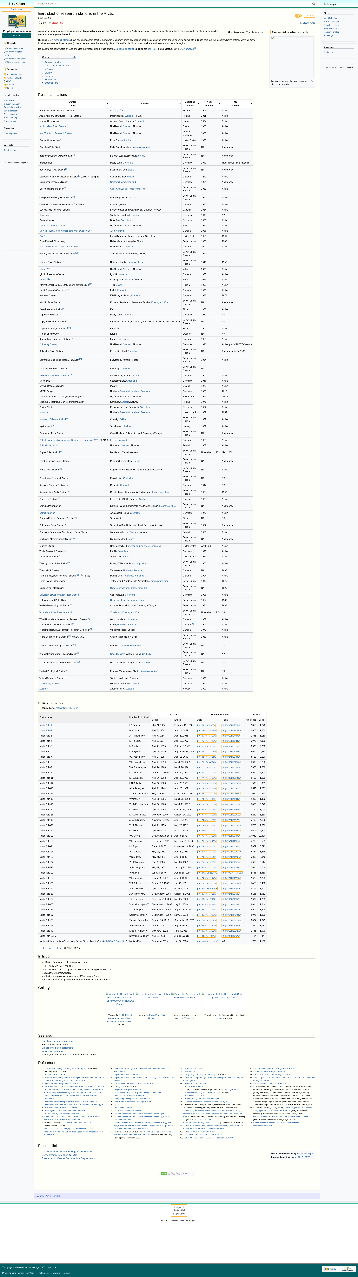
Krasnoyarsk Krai (141, 147)
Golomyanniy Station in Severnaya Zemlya (64, 1110)
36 (75, 517)
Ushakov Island (118, 600)
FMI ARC (189, 1071)
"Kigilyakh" (119, 1086)
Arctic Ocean (187, 49)
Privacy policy (9, 1273)
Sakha (141, 156)
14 (65, 274)
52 (78, 653)
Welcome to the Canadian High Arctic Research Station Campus (73, 1086)
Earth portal (17, 9)
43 (77, 575)
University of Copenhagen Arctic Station (59, 595)
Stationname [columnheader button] (72, 103)
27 (66, 419)
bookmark (310, 15)
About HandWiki (26, 1273)
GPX (307, 1157)
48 (192, 624)
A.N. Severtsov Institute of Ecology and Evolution (66, 1151)
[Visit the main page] (16, 21)
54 (67, 671)
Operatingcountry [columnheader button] (190, 103)
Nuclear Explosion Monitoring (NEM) (131, 1129)
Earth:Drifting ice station (66, 708)
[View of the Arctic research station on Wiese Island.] (186, 1002)
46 (88, 619)
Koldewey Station (48, 344)
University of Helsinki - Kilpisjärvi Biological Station (137, 1092)
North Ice (43, 412)
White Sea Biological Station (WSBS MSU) (273, 1068)
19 (63, 309)
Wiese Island (190, 1018)
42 (60, 570)
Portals (16, 35)
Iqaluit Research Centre (125, 1074)
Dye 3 (42, 236)
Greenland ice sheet (129, 391)
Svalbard (128, 116)
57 (217, 941)
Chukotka (132, 351)
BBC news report (122, 1108)
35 (58, 498)
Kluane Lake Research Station (128, 1095)
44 (80, 575)
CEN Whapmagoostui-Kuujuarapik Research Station (208, 1138)
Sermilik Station (47, 513)
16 (90, 284)
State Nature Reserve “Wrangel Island (271, 1074)
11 (77, 253)
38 (73, 538)
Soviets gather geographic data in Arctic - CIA (65, 1080)
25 (71, 375)
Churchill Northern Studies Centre (60, 1108)
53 (78, 662)
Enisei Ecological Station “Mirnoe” (269, 1083)
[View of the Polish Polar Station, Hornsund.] (153, 1002)
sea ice (151, 49)
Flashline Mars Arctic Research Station (58, 246)
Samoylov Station (192, 1068)
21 (68, 328)
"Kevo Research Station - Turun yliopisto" (133, 1083)
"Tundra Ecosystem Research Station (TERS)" (205, 1102)
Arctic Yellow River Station (52, 126)
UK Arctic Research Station (127, 1110)
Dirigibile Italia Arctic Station (53, 225)
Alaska (127, 140)
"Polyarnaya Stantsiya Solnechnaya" (201, 1074)
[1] (116, 1104)
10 (74, 253)
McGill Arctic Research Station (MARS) (132, 1102)
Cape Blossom (117, 654)
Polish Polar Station (49, 445)
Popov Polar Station (124, 1120)
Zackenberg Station (49, 683)
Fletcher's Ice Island (52, 948)
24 (80, 359)
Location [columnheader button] (144, 103)
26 (83, 396)
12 (62, 261)
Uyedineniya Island (119, 588)
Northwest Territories (133, 570)
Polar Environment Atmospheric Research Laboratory (65, 440)
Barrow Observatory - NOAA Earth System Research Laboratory (73, 1077)
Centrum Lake (117, 182)
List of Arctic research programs (57, 1041)
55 (65, 677)
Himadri (43, 269)
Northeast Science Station (52, 419)
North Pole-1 (45, 725)
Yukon (127, 339)
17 (64, 289)
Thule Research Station (195, 1083)
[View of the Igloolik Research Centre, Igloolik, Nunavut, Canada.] (225, 1002)
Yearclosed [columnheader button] (236, 103)
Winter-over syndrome (53, 1051)
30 (96, 439)
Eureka (113, 440)
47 (72, 624)
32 (60, 469)
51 (74, 645)
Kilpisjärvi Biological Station (127, 1089)
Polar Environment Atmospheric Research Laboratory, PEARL (142, 1117)
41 (68, 563)
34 (68, 491)
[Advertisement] (17, 207)
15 (48, 279)
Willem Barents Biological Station (269, 1071)
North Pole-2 (45, 730)
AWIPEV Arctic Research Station (55, 133)
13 (48, 268)
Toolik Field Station (193, 1086)
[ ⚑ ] (199, 725)
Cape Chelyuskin (118, 189)
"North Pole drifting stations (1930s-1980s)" (64, 1068)
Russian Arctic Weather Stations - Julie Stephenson (67, 1158)
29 (93, 439)
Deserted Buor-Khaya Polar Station (60, 1083)
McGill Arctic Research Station (54, 375)
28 (52, 425)
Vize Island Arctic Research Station (56, 612)
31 (60, 452)
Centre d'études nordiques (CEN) (58, 1155)
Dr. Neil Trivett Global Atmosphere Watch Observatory (65, 231)
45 (71, 605)
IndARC (43, 279)
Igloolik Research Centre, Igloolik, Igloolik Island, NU (68, 1129)
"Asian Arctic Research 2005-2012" (81, 1123)
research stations (62, 40)
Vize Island (115, 612)
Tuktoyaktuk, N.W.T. (193, 1095)
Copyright (55, 1273)
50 (69, 636)
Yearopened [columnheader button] (209, 103)
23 (71, 338)
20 (68, 321)
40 (60, 556)
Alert (112, 231)
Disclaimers (43, 1273)
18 (67, 289)
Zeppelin (43, 689)
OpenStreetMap (304, 1153)
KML (299, 1157)
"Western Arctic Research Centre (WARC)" (203, 1135)
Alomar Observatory (54, 1074)
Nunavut (131, 177)
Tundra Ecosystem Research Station (201, 1098)
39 (64, 551)
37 (65, 524)
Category (39, 1196)
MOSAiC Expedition (116, 941)
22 (71, 328)
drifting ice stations (126, 49)
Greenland (128, 163)
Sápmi (121, 110)
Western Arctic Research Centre (199, 1132)
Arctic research (53, 1196)
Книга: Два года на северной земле (61, 1114)
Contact (66, 1273)
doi (196, 1120)
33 (66, 484)
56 (147, 904)
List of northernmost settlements (57, 1048)
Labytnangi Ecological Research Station (132, 1098)
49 (90, 629)
